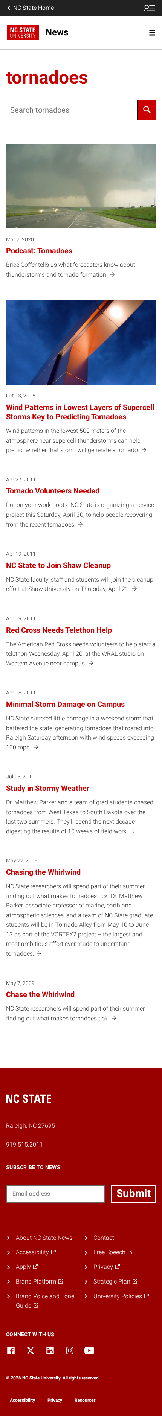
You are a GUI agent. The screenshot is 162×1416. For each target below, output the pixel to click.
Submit (133, 1193)
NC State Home (33, 7)
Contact (103, 1237)
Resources (85, 1400)
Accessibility (22, 1400)
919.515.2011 (24, 1144)
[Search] (147, 110)
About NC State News (44, 1237)
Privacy (54, 1400)
